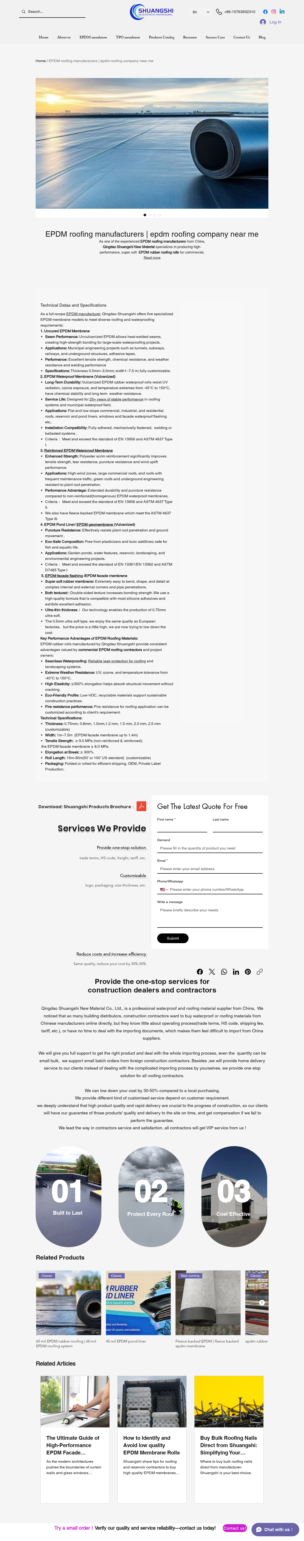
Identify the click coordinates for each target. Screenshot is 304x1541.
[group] (152, 1312)
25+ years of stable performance (116, 399)
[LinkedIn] (236, 972)
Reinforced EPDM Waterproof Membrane (78, 450)
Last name (221, 819)
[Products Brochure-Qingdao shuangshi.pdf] (141, 806)
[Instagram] (274, 12)
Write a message (170, 902)
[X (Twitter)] (212, 972)
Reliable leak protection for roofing (117, 661)
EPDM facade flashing (64, 575)
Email (162, 861)
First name (166, 819)
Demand (163, 840)
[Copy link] (260, 972)
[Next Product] (262, 1303)
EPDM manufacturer (83, 314)
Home (41, 61)
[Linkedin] (282, 12)
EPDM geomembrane (95, 524)
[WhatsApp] (224, 972)
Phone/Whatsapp (170, 881)
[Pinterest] (248, 972)
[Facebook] (265, 12)
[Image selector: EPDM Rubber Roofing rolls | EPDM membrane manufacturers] (144, 214)
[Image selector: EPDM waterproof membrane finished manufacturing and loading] (159, 214)
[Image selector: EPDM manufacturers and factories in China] (154, 214)
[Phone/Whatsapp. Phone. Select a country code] (164, 889)
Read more (152, 257)
